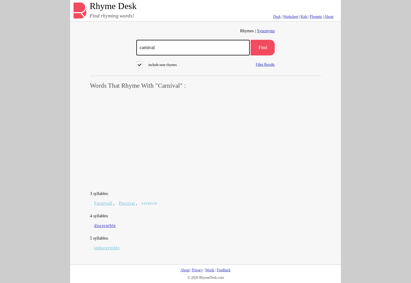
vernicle (149, 203)
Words (210, 270)
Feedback (223, 270)
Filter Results (265, 64)
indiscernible (107, 248)
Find (262, 47)
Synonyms (266, 31)
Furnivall (103, 203)
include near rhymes (162, 65)
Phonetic (316, 16)
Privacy (197, 270)
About (328, 16)
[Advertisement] (205, 140)
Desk (277, 16)
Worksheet (290, 16)
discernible (105, 225)
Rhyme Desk (113, 6)
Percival (127, 203)
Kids (304, 16)
